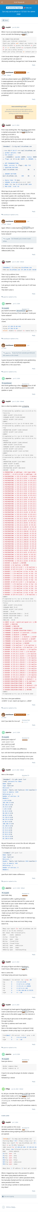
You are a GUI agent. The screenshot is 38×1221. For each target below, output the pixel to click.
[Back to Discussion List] (2, 2)
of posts (18, 2)
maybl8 (7, 239)
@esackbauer (21, 311)
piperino (8, 353)
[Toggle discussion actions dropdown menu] (36, 2)
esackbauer (7, 383)
